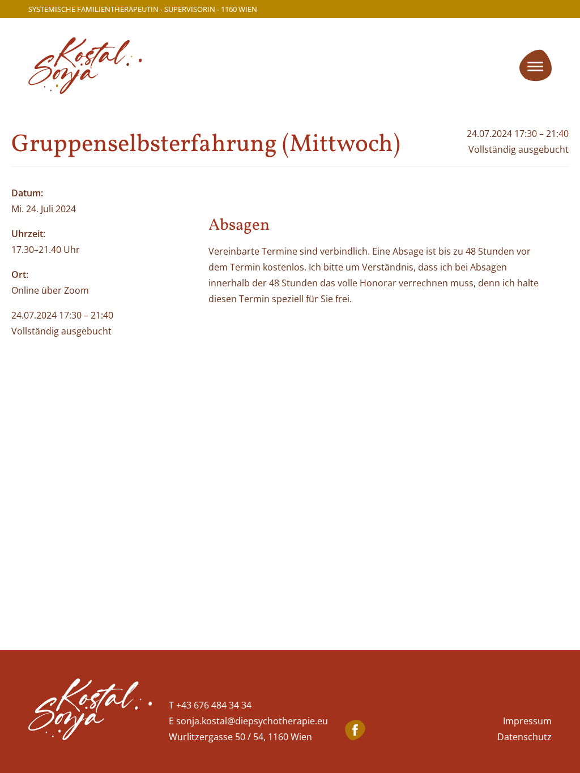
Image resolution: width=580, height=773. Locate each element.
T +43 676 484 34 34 (210, 705)
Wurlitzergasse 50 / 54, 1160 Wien (240, 737)
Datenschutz (524, 737)
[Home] (90, 711)
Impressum (527, 721)
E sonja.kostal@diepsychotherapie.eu (248, 721)
